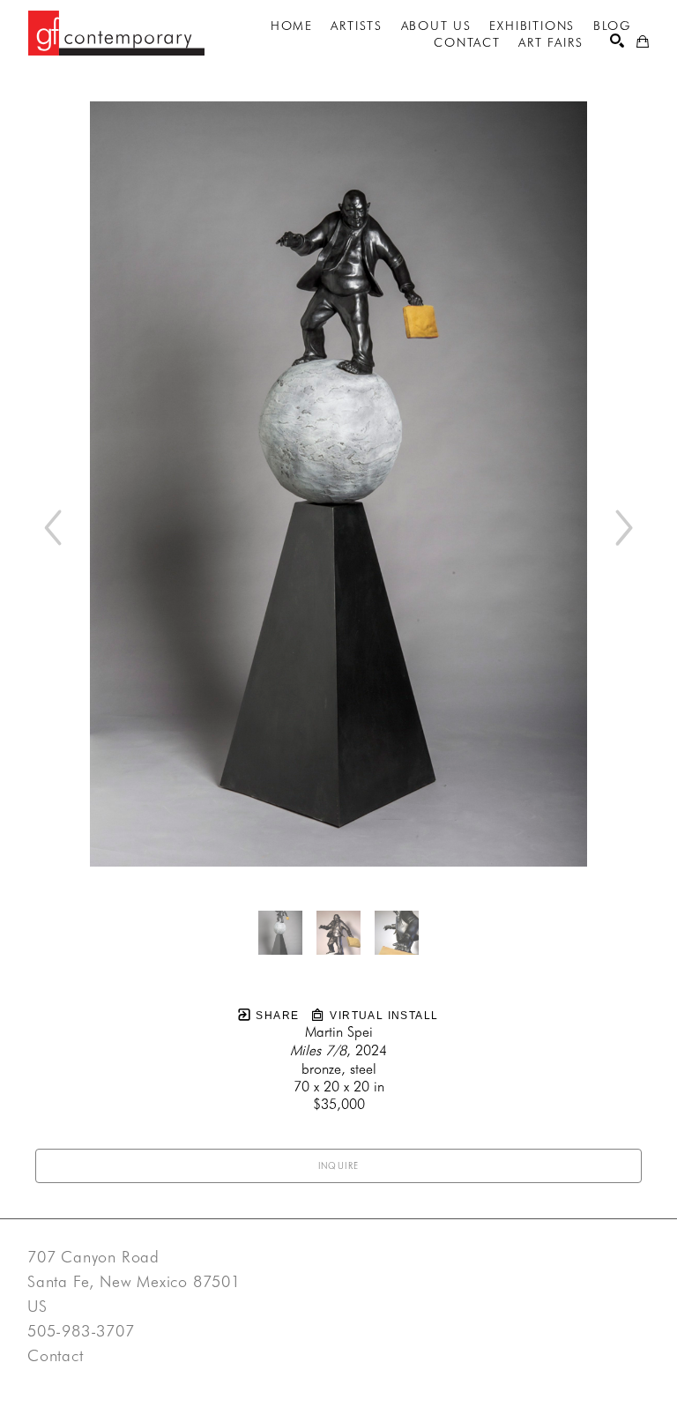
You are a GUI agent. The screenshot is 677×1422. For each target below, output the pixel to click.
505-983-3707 (81, 1331)
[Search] (617, 41)
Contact (55, 1356)
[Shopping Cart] (642, 41)
